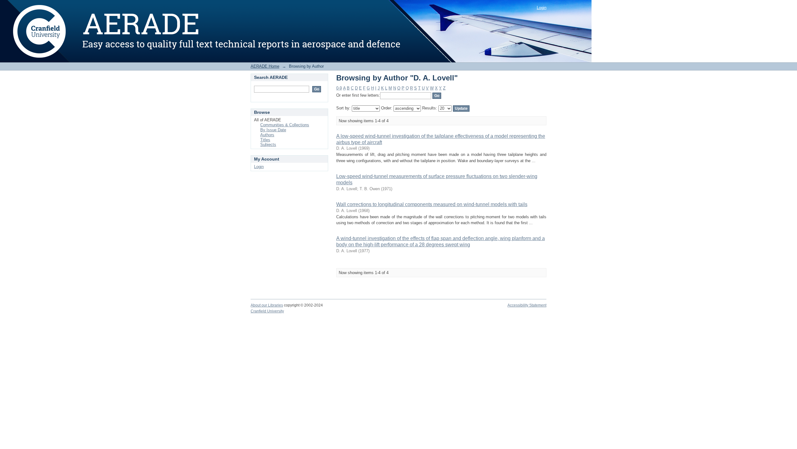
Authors (267, 135)
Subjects (268, 144)
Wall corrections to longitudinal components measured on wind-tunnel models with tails (431, 204)
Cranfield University (267, 311)
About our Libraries (267, 305)
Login (541, 7)
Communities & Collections (284, 125)
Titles (265, 140)
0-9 (339, 88)
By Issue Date (273, 130)
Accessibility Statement (526, 305)
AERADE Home (265, 66)
